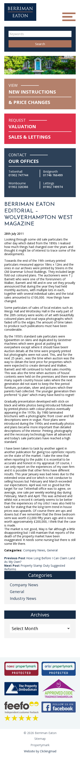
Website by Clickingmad (40, 751)
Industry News (23, 598)
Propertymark (40, 745)
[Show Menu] (69, 17)
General (52, 550)
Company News (34, 550)
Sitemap (40, 739)
